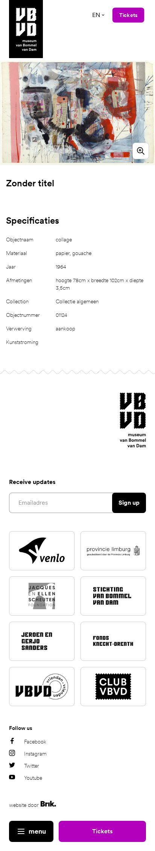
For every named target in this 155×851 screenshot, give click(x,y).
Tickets (102, 831)
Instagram (35, 754)
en (96, 14)
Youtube (33, 778)
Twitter (31, 766)
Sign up (129, 502)
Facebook (35, 742)
